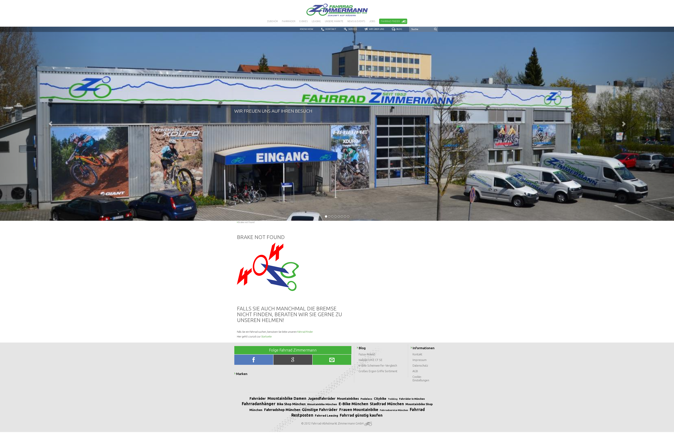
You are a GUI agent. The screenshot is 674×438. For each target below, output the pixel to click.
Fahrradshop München (282, 410)
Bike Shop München (291, 404)
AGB (415, 371)
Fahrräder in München (412, 398)
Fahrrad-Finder (305, 331)
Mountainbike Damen (286, 398)
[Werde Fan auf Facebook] (254, 360)
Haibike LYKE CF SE (370, 359)
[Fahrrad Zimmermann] (337, 10)
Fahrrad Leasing (326, 415)
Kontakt (417, 354)
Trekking (393, 399)
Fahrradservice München (394, 410)
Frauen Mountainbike (358, 409)
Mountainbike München (322, 404)
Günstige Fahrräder (320, 409)
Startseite (266, 336)
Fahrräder (257, 398)
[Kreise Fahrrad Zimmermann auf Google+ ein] (293, 360)
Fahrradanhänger (258, 403)
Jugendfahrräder (321, 398)
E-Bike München (353, 403)
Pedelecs (366, 398)
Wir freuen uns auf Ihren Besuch (273, 111)
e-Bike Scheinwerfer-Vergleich (378, 365)
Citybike (380, 398)
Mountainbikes (348, 398)
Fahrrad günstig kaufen (361, 415)
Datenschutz (420, 365)
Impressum (419, 359)
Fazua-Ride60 (367, 354)
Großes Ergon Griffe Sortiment (378, 371)
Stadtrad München (387, 403)
